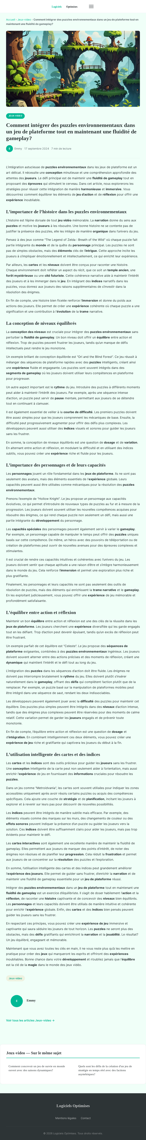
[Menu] (91, 6)
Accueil (10, 19)
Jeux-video (24, 19)
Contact (86, 1118)
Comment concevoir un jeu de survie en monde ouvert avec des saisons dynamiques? (37, 1068)
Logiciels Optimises (73, 1106)
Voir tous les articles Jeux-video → (30, 1020)
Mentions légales (65, 1118)
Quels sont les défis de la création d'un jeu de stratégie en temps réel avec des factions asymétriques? (105, 1070)
